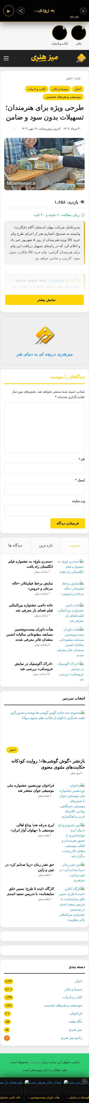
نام (82, 459)
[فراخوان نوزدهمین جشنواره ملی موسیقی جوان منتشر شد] (71, 801)
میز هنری (75, 1029)
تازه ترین (46, 545)
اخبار (69, 78)
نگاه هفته (75, 1021)
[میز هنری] (77, 58)
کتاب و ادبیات (36, 89)
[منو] (6, 60)
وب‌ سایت (78, 501)
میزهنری (58, 280)
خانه (78, 78)
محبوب (75, 545)
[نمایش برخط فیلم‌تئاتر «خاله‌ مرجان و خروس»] (70, 590)
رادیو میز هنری (71, 1038)
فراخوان (76, 1013)
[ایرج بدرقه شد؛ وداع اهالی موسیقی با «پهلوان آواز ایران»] (71, 840)
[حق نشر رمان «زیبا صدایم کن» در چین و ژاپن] (71, 872)
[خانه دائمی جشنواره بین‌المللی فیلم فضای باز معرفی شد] (70, 613)
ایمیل (80, 480)
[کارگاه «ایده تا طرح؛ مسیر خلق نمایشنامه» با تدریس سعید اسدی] (71, 904)
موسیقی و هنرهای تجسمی (63, 97)
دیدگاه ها (15, 545)
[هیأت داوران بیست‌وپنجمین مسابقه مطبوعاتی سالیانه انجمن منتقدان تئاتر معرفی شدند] (70, 642)
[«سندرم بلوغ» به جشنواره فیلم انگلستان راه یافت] (70, 568)
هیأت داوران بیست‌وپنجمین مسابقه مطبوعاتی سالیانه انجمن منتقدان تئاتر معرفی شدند (29, 634)
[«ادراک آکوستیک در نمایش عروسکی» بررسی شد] (70, 671)
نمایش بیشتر (46, 300)
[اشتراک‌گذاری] (21, 11)
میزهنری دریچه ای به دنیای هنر (44, 354)
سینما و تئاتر (60, 89)
